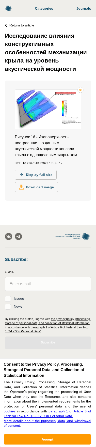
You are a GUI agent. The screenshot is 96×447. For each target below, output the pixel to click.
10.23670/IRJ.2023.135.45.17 (43, 163)
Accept (47, 439)
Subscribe (48, 342)
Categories (44, 8)
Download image (40, 187)
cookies (10, 411)
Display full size (39, 175)
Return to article (21, 25)
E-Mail (9, 272)
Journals (83, 8)
